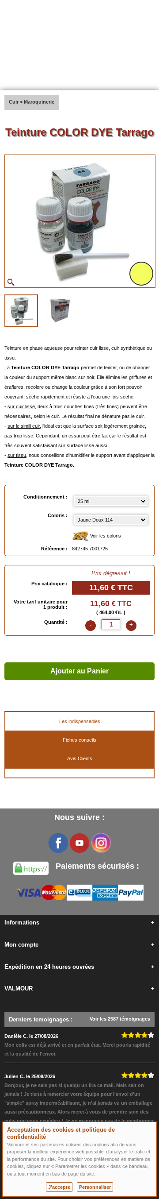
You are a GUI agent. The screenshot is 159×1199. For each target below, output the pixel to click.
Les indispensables (79, 721)
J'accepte (59, 1187)
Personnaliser (95, 1187)
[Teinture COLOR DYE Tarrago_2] (60, 309)
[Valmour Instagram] (100, 843)
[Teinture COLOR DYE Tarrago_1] (21, 310)
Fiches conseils (79, 740)
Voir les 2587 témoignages (120, 1018)
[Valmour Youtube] (79, 843)
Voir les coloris (105, 535)
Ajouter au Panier (79, 671)
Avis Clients (79, 758)
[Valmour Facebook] (58, 843)
